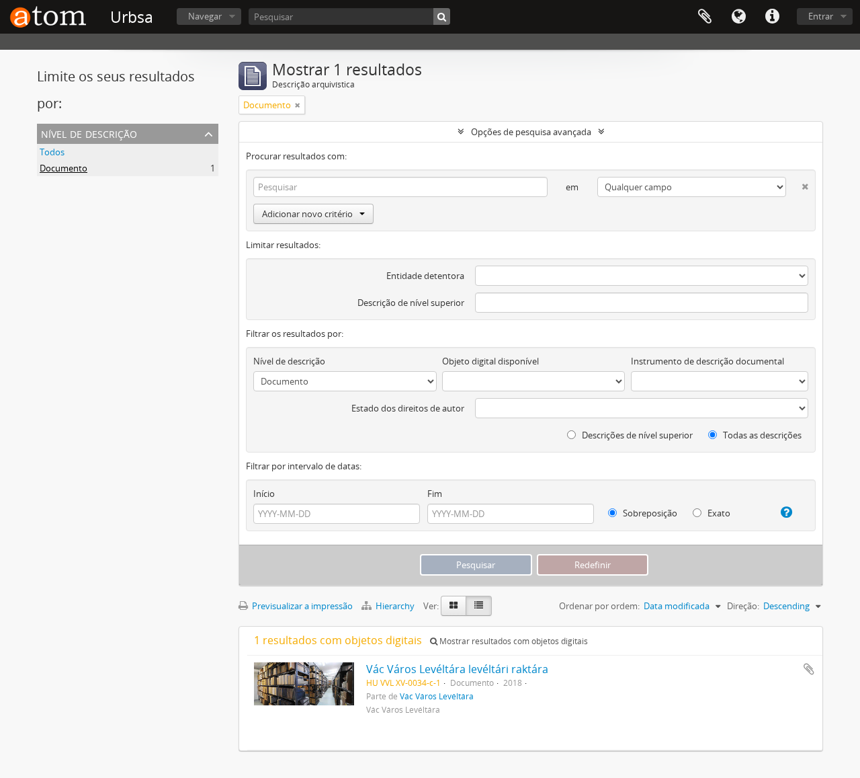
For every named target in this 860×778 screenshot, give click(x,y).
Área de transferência (705, 17)
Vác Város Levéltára (437, 696)
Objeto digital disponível (490, 361)
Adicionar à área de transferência (809, 669)
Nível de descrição (89, 133)
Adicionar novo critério (307, 214)
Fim (434, 494)
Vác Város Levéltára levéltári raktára (457, 669)
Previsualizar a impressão (301, 606)
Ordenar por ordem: (599, 606)
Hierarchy (395, 606)
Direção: (743, 606)
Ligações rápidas (772, 17)
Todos (52, 152)
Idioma (738, 17)
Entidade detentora (425, 276)
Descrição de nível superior (410, 303)
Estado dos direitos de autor (407, 408)
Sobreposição (649, 513)
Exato (717, 513)
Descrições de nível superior (636, 435)
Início (264, 494)
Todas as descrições (761, 435)
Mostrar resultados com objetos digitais (512, 641)
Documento (63, 168)
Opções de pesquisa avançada (531, 132)
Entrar (820, 16)
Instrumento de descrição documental (707, 361)
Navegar (205, 16)
